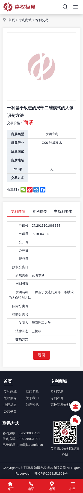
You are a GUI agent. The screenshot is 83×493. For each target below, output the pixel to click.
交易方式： (23, 339)
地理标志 (10, 405)
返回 (41, 355)
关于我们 (32, 398)
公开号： (25, 242)
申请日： (25, 234)
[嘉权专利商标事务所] (19, 12)
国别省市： (23, 283)
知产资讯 (32, 405)
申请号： (25, 225)
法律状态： (23, 331)
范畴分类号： (22, 314)
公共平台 (10, 411)
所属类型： (23, 275)
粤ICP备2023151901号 (51, 473)
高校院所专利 (60, 405)
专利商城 (25, 20)
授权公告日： (22, 267)
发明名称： (23, 292)
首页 (12, 20)
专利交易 (41, 20)
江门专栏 (32, 391)
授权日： (25, 259)
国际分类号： (22, 306)
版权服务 (10, 398)
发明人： (25, 322)
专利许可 (56, 398)
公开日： (25, 250)
